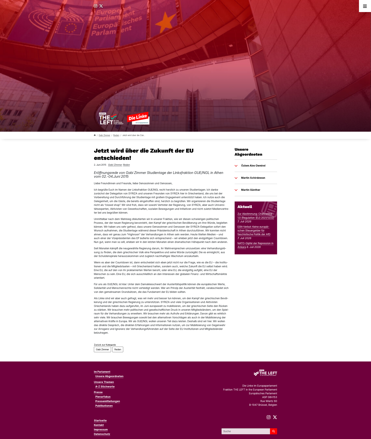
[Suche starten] (273, 431)
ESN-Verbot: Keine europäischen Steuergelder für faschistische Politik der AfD (254, 230)
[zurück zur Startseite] (124, 118)
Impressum (101, 429)
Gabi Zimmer (104, 135)
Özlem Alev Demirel (253, 165)
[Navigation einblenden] (365, 6)
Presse (98, 392)
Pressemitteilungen (107, 401)
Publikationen (104, 405)
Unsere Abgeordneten (109, 376)
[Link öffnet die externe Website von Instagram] (95, 6)
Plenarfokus (103, 396)
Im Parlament (102, 371)
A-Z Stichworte (105, 386)
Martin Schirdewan (253, 177)
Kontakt (99, 425)
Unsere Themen (104, 382)
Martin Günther (250, 189)
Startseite (100, 420)
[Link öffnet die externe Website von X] (101, 6)
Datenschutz (102, 434)
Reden (116, 135)
